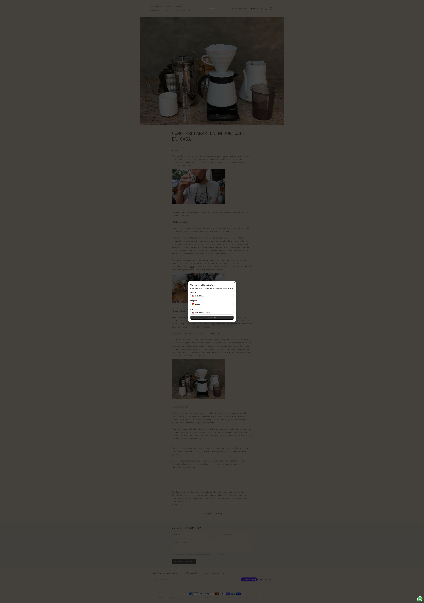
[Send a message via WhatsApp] (420, 599)
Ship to (193, 292)
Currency (193, 309)
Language (194, 301)
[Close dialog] (234, 283)
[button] (212, 296)
